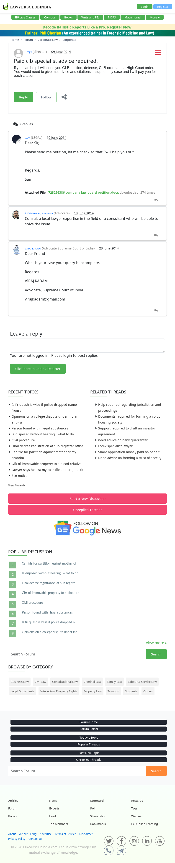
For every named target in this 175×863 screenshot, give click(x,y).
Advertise (46, 834)
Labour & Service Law (142, 682)
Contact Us (35, 839)
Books (68, 17)
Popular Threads (88, 744)
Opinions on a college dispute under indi (50, 632)
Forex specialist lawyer (115, 446)
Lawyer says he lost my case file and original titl (48, 469)
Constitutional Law (65, 682)
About (12, 834)
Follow (46, 97)
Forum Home (89, 722)
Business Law (20, 682)
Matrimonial (132, 17)
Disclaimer (86, 834)
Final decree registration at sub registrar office (47, 446)
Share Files (97, 816)
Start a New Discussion (88, 498)
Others (148, 691)
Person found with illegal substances (40, 428)
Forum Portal (89, 729)
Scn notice (19, 475)
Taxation (113, 691)
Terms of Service (65, 834)
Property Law (92, 691)
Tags (134, 808)
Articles (13, 801)
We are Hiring (27, 834)
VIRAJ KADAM (33, 248)
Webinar (137, 816)
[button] (158, 53)
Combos (50, 17)
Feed (52, 816)
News (53, 801)
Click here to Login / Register (37, 368)
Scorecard (97, 801)
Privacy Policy (16, 839)
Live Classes (28, 17)
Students (131, 691)
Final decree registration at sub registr (48, 583)
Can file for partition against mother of (49, 563)
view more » (156, 642)
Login (145, 7)
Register (162, 7)
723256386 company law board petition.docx (83, 192)
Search (156, 654)
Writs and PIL (90, 17)
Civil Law (40, 682)
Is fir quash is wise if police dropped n (48, 622)
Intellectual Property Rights (58, 691)
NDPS (112, 17)
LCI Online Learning (144, 824)
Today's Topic (89, 737)
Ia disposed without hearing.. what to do (43, 434)
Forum (12, 808)
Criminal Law (92, 682)
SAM (27, 137)
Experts (54, 808)
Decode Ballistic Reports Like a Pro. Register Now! (88, 27)
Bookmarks (98, 824)
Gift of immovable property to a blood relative (46, 464)
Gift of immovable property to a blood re (50, 593)
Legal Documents (22, 691)
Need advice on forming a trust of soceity (129, 458)
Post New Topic (88, 753)
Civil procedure (23, 440)
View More (15, 485)
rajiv (29, 52)
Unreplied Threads (87, 509)
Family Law (114, 682)
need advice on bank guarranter (123, 440)
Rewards (137, 801)
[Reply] (156, 200)
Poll (92, 808)
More (153, 17)
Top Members (58, 824)
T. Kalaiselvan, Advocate (39, 213)
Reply (23, 97)
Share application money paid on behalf (129, 452)
